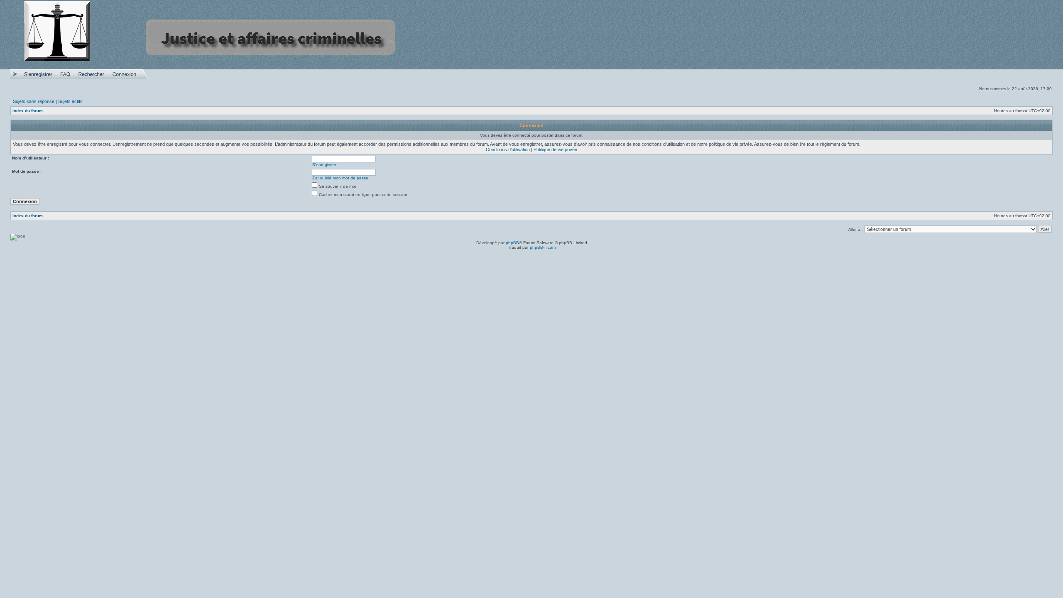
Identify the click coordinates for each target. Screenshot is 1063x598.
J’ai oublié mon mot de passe (340, 178)
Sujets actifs (70, 101)
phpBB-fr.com (543, 247)
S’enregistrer (324, 164)
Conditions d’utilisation (508, 149)
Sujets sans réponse (33, 101)
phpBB (512, 242)
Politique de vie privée (555, 149)
